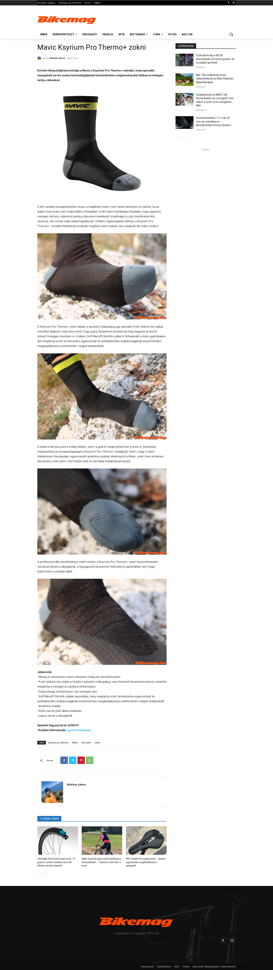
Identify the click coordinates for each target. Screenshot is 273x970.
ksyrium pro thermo (58, 742)
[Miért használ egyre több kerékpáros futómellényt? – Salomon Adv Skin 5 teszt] (102, 840)
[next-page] (45, 874)
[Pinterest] (81, 760)
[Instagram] (233, 3)
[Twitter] (72, 760)
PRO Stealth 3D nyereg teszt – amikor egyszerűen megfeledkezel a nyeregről (146, 862)
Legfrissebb (186, 46)
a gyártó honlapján (78, 730)
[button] (231, 34)
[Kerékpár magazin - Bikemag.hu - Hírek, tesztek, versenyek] (67, 19)
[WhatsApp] (89, 760)
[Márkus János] (39, 58)
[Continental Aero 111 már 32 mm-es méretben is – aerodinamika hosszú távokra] (185, 122)
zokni (97, 742)
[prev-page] (39, 874)
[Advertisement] (164, 19)
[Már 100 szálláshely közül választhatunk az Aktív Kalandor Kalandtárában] (185, 79)
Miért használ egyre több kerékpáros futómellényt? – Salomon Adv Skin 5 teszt (101, 862)
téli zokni (86, 742)
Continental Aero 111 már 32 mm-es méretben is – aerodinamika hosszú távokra (213, 121)
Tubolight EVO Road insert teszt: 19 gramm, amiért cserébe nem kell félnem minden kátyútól (56, 862)
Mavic (75, 742)
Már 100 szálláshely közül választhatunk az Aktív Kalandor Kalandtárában (215, 79)
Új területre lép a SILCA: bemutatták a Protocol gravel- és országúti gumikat (215, 59)
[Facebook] (228, 3)
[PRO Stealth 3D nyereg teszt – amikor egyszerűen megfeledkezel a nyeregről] (146, 840)
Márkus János (57, 58)
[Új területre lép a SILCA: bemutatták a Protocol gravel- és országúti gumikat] (185, 60)
